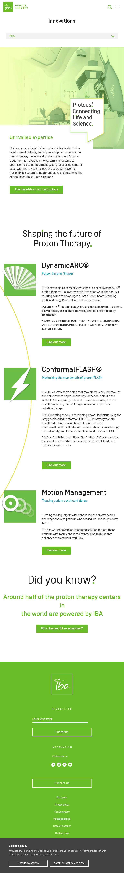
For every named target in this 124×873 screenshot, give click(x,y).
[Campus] (62, 684)
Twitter (64, 765)
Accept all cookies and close (69, 863)
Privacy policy (62, 804)
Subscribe (62, 732)
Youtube (70, 765)
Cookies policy (62, 811)
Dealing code (62, 833)
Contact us (62, 783)
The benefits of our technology (36, 189)
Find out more (56, 342)
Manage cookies (62, 818)
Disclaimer (62, 797)
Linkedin (59, 765)
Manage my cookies (28, 863)
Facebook (53, 765)
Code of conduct (62, 826)
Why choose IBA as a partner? (62, 628)
